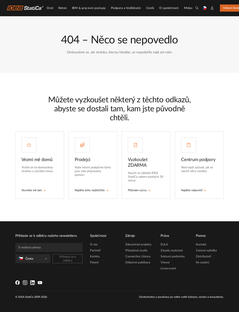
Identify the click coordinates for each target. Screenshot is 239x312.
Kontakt (201, 244)
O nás (94, 244)
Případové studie (136, 250)
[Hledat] (197, 8)
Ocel (50, 8)
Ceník (150, 8)
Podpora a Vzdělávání (126, 8)
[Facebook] (17, 282)
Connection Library (137, 256)
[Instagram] (25, 282)
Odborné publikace (137, 262)
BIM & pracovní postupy (89, 8)
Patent (94, 262)
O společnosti (169, 8)
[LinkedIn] (32, 282)
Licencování (168, 268)
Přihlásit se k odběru (67, 258)
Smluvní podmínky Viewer (173, 259)
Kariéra (95, 256)
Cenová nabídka (206, 250)
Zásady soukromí (172, 250)
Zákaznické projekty (138, 244)
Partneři (95, 250)
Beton (62, 8)
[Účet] (212, 8)
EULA (164, 244)
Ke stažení (202, 262)
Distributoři (203, 256)
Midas (188, 8)
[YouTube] (40, 282)
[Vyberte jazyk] (205, 8)
